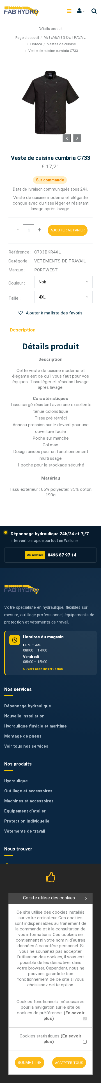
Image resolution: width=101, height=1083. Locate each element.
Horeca (36, 44)
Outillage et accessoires (28, 791)
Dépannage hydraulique (27, 706)
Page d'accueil (27, 37)
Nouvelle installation (24, 716)
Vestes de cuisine (61, 44)
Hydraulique (16, 781)
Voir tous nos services (26, 746)
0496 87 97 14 (51, 555)
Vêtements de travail (24, 831)
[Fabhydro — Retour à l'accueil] (21, 589)
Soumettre (30, 1062)
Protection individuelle (26, 821)
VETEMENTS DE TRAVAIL (65, 37)
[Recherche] (93, 11)
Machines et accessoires (29, 801)
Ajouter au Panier (67, 230)
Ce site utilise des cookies (49, 897)
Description (23, 330)
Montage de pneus (23, 736)
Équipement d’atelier (25, 811)
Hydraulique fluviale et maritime (35, 726)
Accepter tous (69, 1063)
